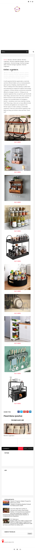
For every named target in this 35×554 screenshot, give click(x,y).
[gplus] (32, 1)
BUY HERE (17, 142)
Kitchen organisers (9, 74)
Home (5, 59)
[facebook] (30, 1)
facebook (30, 448)
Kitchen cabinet (17, 59)
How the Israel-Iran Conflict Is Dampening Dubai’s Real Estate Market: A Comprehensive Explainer (20, 510)
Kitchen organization (9, 76)
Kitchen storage (15, 63)
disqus (25, 448)
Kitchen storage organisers (14, 64)
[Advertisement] (17, 30)
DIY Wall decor (14, 519)
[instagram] (28, 1)
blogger (21, 448)
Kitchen (10, 59)
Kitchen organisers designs (17, 61)
